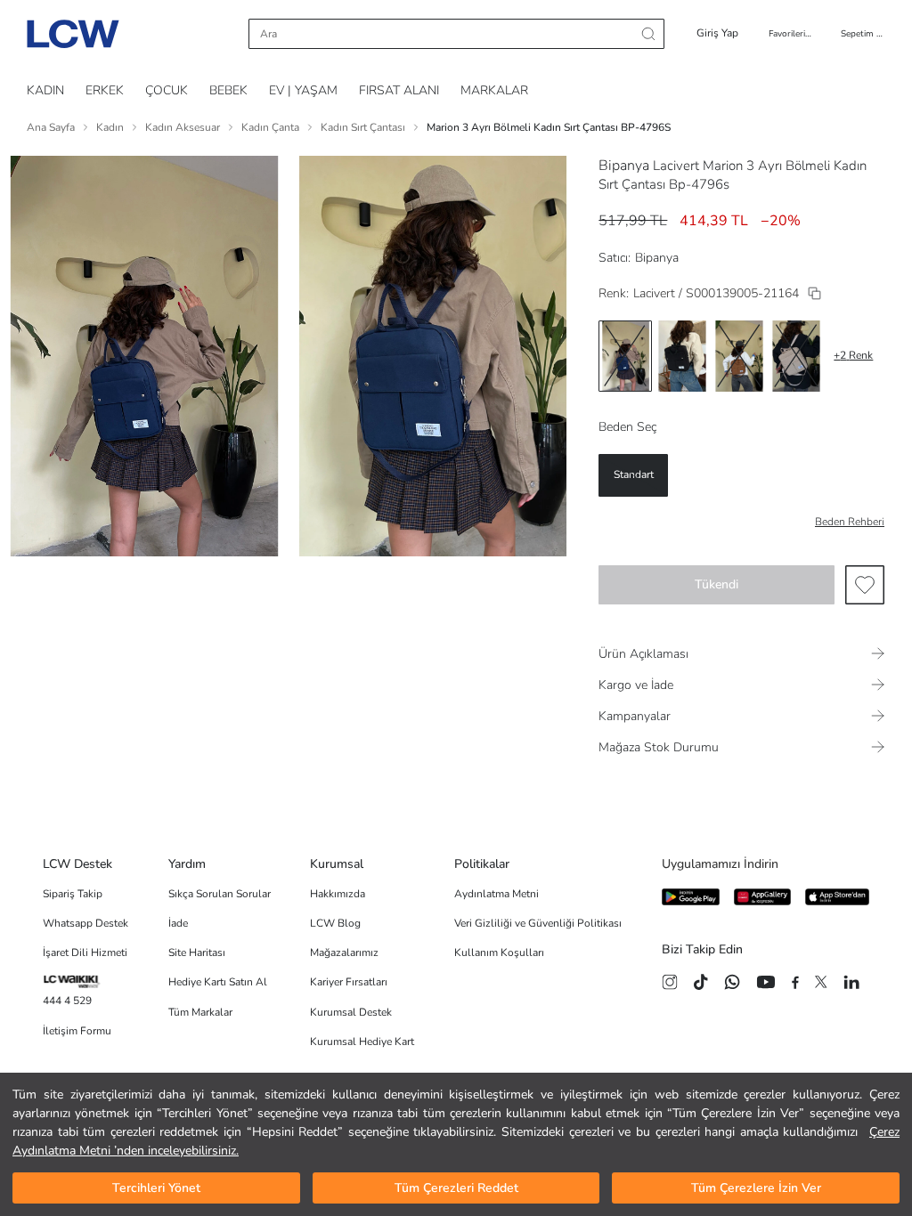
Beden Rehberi (849, 522)
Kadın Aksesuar (182, 127)
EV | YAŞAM (303, 90)
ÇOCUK (166, 90)
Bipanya (623, 165)
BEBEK (228, 90)
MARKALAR (494, 90)
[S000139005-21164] (814, 293)
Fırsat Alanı (399, 90)
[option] (625, 356)
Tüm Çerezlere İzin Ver (756, 1188)
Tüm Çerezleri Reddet (456, 1188)
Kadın (110, 127)
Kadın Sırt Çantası (363, 127)
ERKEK (105, 90)
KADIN (45, 90)
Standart (634, 474)
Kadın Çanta (270, 127)
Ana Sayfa (51, 127)
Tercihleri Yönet (156, 1188)
